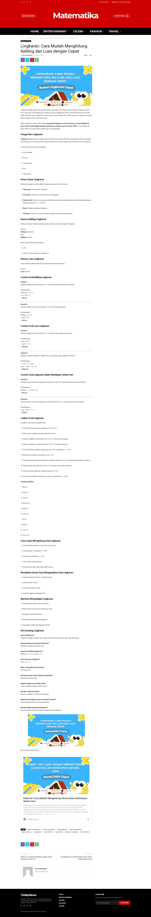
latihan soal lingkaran (75, 829)
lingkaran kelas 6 (26, 832)
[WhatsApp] (37, 60)
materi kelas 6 (59, 832)
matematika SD (48, 832)
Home (22, 38)
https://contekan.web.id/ (41, 871)
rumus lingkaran (84, 832)
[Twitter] (30, 2)
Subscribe (124, 903)
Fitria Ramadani (27, 55)
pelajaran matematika (71, 832)
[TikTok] (27, 2)
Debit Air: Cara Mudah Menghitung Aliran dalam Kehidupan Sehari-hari (36, 858)
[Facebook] (21, 2)
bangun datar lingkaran (33, 829)
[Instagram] (24, 2)
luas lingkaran (37, 832)
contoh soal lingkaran (49, 829)
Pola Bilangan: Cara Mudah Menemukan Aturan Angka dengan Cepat (76, 858)
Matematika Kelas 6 (31, 38)
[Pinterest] (32, 60)
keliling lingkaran (62, 829)
